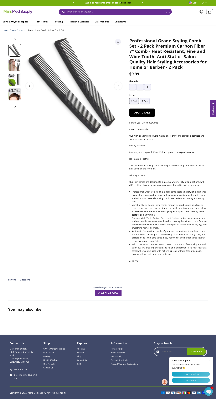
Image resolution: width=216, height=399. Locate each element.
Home (6, 30)
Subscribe (196, 351)
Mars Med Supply (36, 392)
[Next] (142, 3)
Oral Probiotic (49, 364)
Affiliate (80, 352)
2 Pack (134, 101)
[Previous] (74, 3)
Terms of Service (118, 352)
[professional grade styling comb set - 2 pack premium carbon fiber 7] (118, 41)
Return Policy (117, 356)
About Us (81, 348)
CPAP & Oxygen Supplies (54, 348)
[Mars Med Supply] (17, 12)
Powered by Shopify (56, 392)
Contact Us (48, 367)
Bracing (46, 356)
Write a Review (110, 294)
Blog (79, 356)
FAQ (79, 364)
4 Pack (145, 101)
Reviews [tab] (12, 280)
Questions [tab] (25, 280)
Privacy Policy (117, 348)
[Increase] (147, 87)
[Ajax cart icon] (209, 11)
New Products (18, 30)
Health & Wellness (51, 360)
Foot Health (48, 352)
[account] (201, 12)
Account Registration (120, 360)
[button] (208, 391)
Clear (168, 12)
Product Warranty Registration (124, 364)
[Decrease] (132, 87)
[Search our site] (63, 12)
